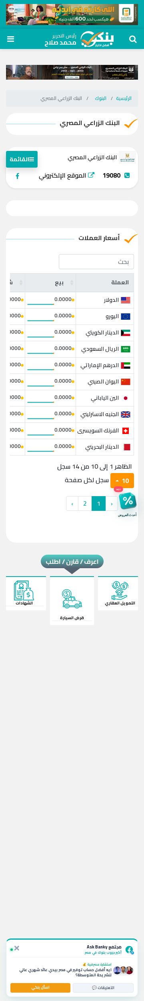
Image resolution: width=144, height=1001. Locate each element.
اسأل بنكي (40, 987)
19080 (111, 175)
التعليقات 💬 (103, 987)
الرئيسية (124, 98)
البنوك (100, 98)
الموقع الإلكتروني (63, 175)
